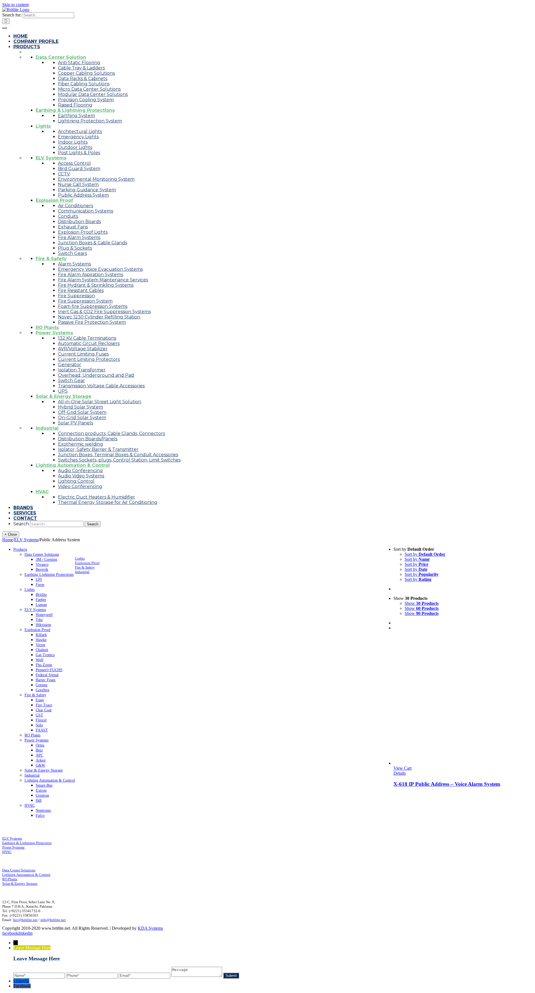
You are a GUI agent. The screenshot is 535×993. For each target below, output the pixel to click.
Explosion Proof (87, 563)
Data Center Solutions (18, 870)
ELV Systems (12, 838)
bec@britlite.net (25, 920)
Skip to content (15, 4)
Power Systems (13, 847)
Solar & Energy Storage (20, 883)
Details (399, 773)
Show (422, 603)
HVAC (7, 852)
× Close (10, 534)
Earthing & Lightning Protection (27, 843)
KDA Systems (150, 928)
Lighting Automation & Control (26, 875)
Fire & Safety (85, 567)
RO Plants (9, 879)
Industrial (82, 572)
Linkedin (21, 980)
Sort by (425, 554)
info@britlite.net (53, 920)
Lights (80, 558)
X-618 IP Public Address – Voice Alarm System (446, 784)
